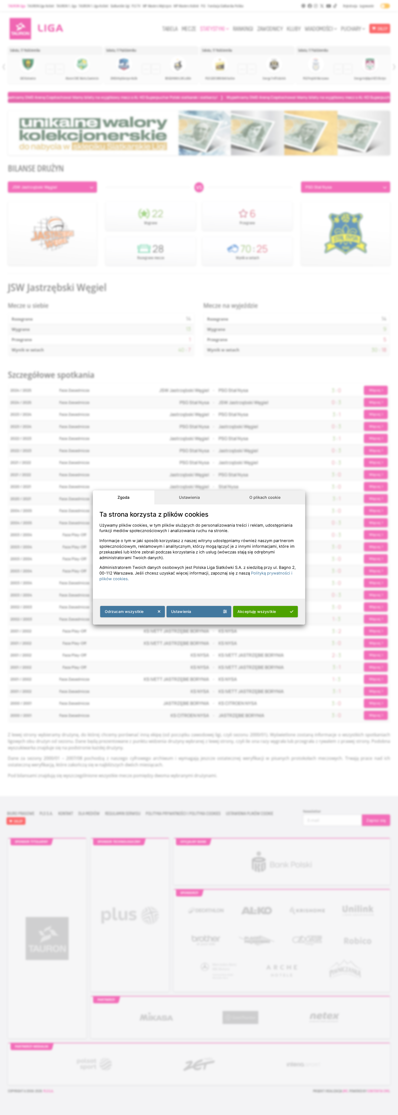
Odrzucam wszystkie (124, 611)
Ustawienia (189, 497)
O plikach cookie (264, 497)
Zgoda (123, 497)
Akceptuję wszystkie (256, 611)
